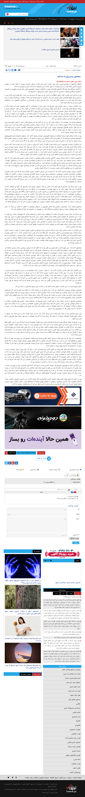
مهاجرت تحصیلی (75, 729)
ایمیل (77, 514)
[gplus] (13, 463)
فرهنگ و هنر (34, 777)
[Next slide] (45, 560)
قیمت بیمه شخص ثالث (72, 738)
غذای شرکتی (76, 712)
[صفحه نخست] (81, 29)
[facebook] (9, 463)
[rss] (12, 23)
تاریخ (56, 777)
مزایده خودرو (76, 751)
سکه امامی (76, 759)
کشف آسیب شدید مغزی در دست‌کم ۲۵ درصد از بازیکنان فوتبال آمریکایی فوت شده (34, 39)
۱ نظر (47, 66)
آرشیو (49, 786)
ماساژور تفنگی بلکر (74, 699)
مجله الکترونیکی (16, 784)
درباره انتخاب (53, 784)
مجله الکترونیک (13, 2)
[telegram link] (12, 777)
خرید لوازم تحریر (75, 686)
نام (78, 509)
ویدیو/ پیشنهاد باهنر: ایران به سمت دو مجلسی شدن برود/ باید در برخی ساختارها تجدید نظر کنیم (62, 633)
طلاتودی (77, 725)
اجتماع (46, 777)
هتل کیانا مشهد (75, 695)
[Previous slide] (51, 560)
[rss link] (16, 777)
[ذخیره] (12, 70)
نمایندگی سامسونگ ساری (72, 708)
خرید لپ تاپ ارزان (74, 691)
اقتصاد (52, 777)
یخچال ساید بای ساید (73, 682)
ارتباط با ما (45, 784)
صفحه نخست (76, 70)
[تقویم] (81, 40)
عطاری (78, 704)
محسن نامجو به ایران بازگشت (50, 49)
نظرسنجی (6, 2)
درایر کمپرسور (76, 716)
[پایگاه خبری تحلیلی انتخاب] (72, 9)
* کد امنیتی (76, 535)
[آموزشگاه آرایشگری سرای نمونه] (43, 439)
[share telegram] (8, 23)
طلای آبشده (76, 768)
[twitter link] (8, 777)
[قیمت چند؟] (81, 33)
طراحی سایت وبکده (74, 746)
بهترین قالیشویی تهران (73, 755)
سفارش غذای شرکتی (73, 742)
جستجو (54, 786)
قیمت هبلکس (75, 734)
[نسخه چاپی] (7, 70)
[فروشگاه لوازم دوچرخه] (43, 417)
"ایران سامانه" (45, 793)
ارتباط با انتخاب (40, 2)
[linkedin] (16, 463)
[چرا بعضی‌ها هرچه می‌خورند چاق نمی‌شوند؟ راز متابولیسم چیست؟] (23, 626)
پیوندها (33, 2)
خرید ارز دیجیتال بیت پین (71, 674)
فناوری (41, 777)
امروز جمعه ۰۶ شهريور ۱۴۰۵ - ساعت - (69, 19)
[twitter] (6, 463)
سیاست (67, 70)
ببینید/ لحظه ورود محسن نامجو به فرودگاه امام (67, 637)
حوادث (27, 777)
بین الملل (63, 777)
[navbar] (83, 19)
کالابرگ (78, 721)
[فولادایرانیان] (43, 395)
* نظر (77, 519)
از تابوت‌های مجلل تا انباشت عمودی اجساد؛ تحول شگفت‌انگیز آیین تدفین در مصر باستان (23, 612)
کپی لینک (41, 453)
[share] (4, 23)
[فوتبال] (81, 36)
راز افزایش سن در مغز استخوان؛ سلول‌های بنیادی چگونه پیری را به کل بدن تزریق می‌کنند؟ (23, 581)
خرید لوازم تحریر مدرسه (72, 678)
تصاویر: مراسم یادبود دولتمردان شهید (67, 582)
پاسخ (41, 492)
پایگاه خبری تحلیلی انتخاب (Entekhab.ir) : (68, 82)
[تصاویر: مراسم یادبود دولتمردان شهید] (62, 572)
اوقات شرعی (21, 2)
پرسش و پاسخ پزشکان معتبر (71, 669)
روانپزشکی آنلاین (75, 772)
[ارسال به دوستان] (9, 70)
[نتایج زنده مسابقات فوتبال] (81, 43)
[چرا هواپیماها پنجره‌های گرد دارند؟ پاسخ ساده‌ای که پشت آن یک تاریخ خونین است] (23, 653)
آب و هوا (27, 2)
